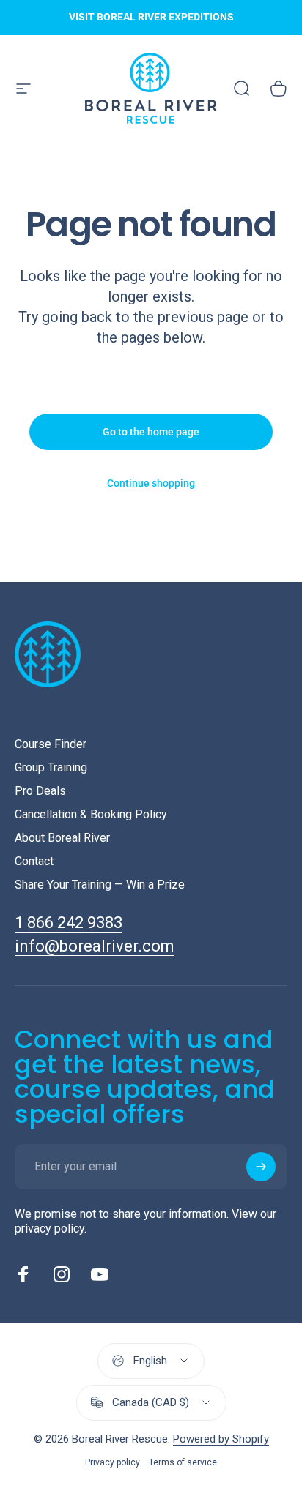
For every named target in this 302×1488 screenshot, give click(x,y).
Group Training (51, 767)
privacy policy (49, 1228)
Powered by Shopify (221, 1439)
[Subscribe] (261, 1166)
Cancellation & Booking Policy (91, 814)
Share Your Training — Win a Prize (100, 884)
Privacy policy (112, 1462)
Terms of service (183, 1462)
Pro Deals (40, 791)
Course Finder (50, 744)
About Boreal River (62, 838)
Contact (34, 861)
